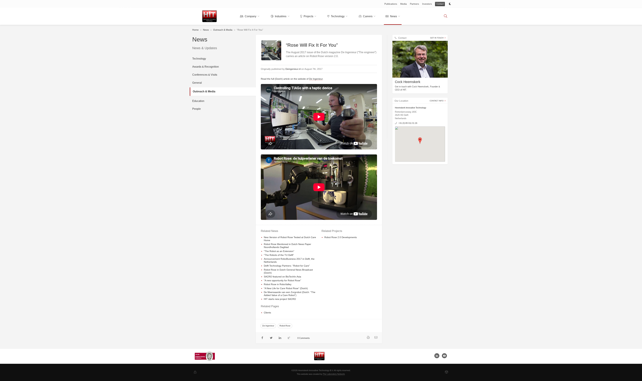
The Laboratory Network (334, 374)
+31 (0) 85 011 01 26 (407, 123)
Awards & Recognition (205, 66)
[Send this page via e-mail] (376, 338)
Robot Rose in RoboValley (277, 284)
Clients (267, 312)
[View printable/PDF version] (368, 338)
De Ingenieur (316, 78)
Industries (280, 16)
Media (403, 4)
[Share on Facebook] (262, 338)
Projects (308, 16)
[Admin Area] (195, 372)
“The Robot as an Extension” (279, 251)
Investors (427, 4)
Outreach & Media (222, 29)
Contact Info (437, 101)
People (196, 108)
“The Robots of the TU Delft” (279, 255)
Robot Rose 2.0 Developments (340, 237)
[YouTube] (444, 355)
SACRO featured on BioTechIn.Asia (282, 276)
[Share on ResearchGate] (289, 338)
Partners (414, 4)
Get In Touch (437, 38)
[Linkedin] (436, 355)
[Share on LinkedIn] (280, 338)
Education (198, 101)
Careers (367, 16)
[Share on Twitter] (271, 338)
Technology (337, 16)
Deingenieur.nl (293, 69)
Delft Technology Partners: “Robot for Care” (287, 265)
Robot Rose (285, 326)
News (393, 16)
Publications (390, 4)
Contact (440, 4)
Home (195, 29)
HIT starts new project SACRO (280, 299)
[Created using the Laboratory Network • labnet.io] (446, 372)
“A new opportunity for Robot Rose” (282, 280)
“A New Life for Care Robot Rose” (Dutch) (286, 288)
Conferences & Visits (204, 74)
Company (250, 16)
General (197, 82)
